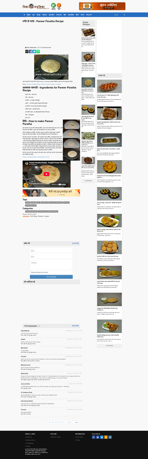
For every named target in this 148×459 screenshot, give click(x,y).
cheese (51, 202)
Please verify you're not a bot (39, 272)
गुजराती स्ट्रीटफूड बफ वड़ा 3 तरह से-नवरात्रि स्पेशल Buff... (108, 336)
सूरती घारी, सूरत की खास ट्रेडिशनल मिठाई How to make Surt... (87, 142)
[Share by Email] (27, 51)
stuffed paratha (44, 202)
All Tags (28, 446)
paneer (38, 202)
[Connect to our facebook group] (97, 437)
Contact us (29, 437)
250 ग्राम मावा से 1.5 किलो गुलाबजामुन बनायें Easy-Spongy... (108, 96)
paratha (33, 202)
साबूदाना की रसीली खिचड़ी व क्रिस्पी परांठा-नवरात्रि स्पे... (107, 309)
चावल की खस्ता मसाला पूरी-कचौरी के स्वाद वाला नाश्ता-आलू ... (108, 282)
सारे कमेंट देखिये (75, 243)
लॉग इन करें (88, 15)
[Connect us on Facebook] (93, 437)
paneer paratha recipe (31, 205)
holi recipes (66, 202)
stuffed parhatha (58, 202)
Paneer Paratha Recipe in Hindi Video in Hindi (36, 157)
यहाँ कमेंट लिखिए (75, 325)
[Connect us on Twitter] (101, 437)
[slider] (26, 216)
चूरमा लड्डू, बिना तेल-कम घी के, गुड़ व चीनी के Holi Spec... (88, 118)
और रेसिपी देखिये (88, 181)
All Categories (29, 443)
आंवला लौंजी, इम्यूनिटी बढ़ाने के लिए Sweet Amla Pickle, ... (88, 167)
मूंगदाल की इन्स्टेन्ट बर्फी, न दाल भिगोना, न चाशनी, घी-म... (108, 150)
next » (76, 422)
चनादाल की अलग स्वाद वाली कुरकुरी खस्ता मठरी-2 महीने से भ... (109, 176)
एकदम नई (101, 75)
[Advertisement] (51, 35)
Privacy (78, 440)
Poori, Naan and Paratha (31, 211)
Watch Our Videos (56, 437)
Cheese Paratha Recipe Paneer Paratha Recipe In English (44, 84)
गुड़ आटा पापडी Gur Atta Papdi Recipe (107, 256)
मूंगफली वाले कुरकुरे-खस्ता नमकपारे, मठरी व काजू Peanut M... (108, 123)
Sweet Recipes (86, 23)
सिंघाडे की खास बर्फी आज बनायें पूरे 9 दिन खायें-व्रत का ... (88, 39)
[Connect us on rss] (106, 437)
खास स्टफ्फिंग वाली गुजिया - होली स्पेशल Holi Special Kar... (88, 90)
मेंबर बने (82, 15)
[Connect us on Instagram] (110, 437)
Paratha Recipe (41, 211)
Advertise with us (30, 440)
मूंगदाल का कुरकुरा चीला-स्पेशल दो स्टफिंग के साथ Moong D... (109, 230)
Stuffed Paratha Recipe (52, 211)
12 (69, 422)
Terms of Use (79, 437)
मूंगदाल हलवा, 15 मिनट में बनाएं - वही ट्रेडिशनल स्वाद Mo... (88, 64)
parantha (28, 202)
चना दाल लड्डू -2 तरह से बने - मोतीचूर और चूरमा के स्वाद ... (109, 203)
